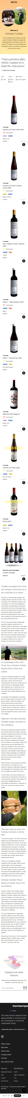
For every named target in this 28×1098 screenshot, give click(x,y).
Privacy (16, 1081)
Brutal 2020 (7, 521)
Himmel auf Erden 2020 (11, 468)
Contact (3, 1078)
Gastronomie (4, 1081)
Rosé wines (5, 1051)
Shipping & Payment (6, 1072)
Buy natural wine (7, 1062)
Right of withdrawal (19, 1075)
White (11, 79)
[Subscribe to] (25, 988)
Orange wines (6, 1055)
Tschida (5, 127)
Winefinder (17, 1095)
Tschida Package (9, 573)
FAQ (2, 1075)
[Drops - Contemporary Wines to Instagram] (2, 1036)
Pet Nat (4, 1058)
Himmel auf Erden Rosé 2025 (13, 130)
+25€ (4, 79)
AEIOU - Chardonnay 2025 (12, 358)
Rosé (11, 81)
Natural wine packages (11, 570)
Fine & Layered (22, 79)
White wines (5, 1044)
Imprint (16, 1072)
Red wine (4, 1047)
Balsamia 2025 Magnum (11, 414)
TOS (15, 1078)
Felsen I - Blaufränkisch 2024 (13, 302)
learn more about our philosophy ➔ (13, 1029)
